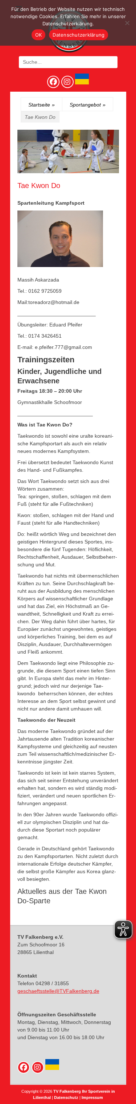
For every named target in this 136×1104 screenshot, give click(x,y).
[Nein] (127, 22)
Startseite (41, 105)
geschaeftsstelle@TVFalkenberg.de (58, 991)
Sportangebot (88, 105)
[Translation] (81, 83)
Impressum (92, 1097)
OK (38, 35)
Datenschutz (66, 1097)
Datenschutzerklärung (78, 35)
